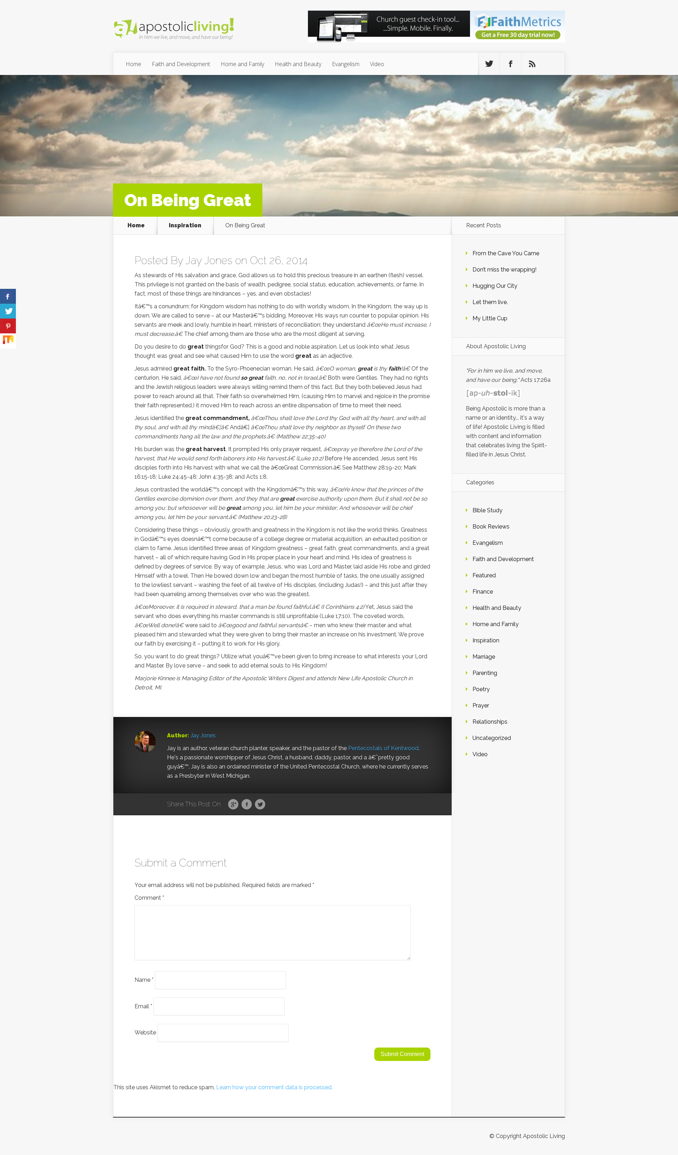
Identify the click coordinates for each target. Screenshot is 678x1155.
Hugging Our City (494, 285)
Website (145, 1032)
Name (144, 979)
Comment (149, 897)
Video (377, 64)
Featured (484, 575)
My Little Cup (489, 318)
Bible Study (487, 510)
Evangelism (345, 64)
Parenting (484, 673)
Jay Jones (208, 260)
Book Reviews (491, 526)
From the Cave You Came (505, 253)
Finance (482, 591)
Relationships (489, 721)
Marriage (483, 656)
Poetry (481, 689)
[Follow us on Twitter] (489, 64)
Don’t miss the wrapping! (504, 269)
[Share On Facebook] (8, 296)
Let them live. (490, 302)
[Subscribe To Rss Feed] (532, 64)
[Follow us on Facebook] (510, 64)
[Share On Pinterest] (8, 326)
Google (233, 804)
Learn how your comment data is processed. (274, 1087)
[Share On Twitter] (8, 311)
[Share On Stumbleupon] (8, 341)
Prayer (480, 705)
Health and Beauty (298, 64)
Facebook (246, 804)
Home (133, 64)
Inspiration (185, 225)
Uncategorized (491, 738)
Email (143, 1006)
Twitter (260, 804)
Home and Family (242, 64)
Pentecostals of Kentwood (383, 748)
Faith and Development (181, 64)
